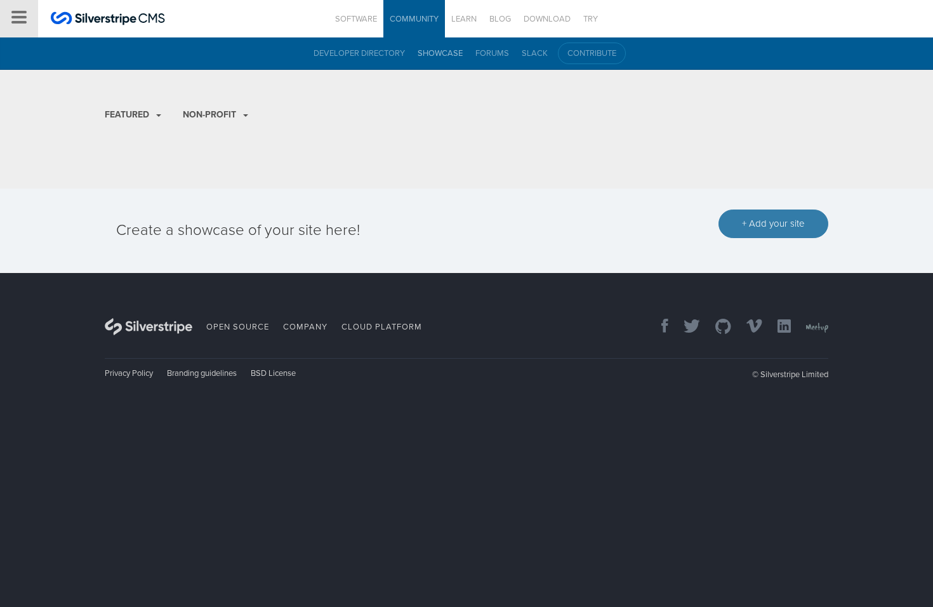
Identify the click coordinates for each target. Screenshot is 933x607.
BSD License (273, 373)
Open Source (237, 327)
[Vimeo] (748, 327)
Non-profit (211, 114)
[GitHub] (717, 327)
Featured (128, 114)
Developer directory (359, 53)
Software (356, 19)
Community (414, 19)
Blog (500, 19)
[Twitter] (685, 327)
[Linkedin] (778, 327)
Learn (464, 19)
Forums (492, 53)
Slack (535, 53)
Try (590, 19)
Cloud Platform (381, 327)
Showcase (440, 53)
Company (305, 327)
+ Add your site (773, 223)
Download (547, 19)
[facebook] (658, 327)
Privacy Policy (129, 373)
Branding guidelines (202, 373)
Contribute (591, 53)
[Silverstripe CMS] (108, 20)
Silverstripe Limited (794, 375)
